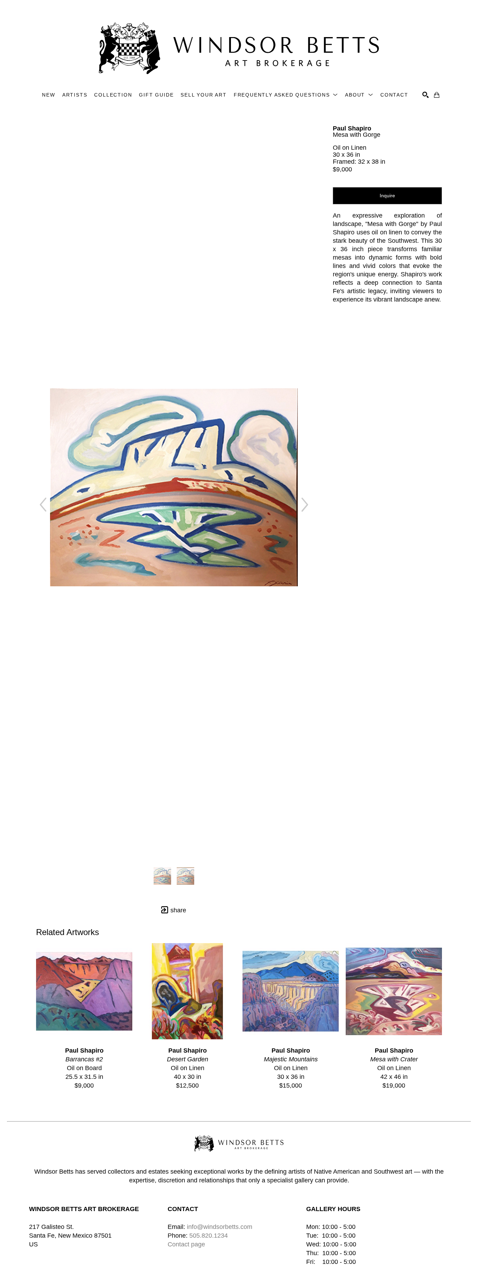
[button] (286, 95)
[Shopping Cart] (437, 95)
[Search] (425, 95)
